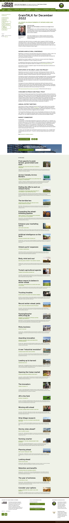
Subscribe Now (43, 149)
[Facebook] (34, 139)
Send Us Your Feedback (24, 139)
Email (7, 36)
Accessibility (8, 511)
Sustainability (46, 9)
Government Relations (28, 10)
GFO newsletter (7, 14)
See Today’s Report (26, 149)
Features (3, 14)
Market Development (37, 10)
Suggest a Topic (37, 509)
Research (53, 9)
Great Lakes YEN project (5, 22)
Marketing (17, 9)
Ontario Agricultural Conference (4, 27)
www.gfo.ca (36, 107)
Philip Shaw (4, 29)
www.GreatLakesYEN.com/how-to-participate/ (29, 88)
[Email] (32, 139)
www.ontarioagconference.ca (46, 63)
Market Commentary (6, 24)
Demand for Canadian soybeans (27, 134)
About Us (3, 511)
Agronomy (22, 9)
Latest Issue (3, 10)
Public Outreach (10, 10)
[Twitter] (37, 139)
